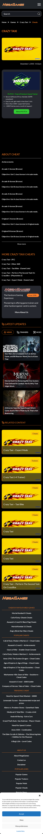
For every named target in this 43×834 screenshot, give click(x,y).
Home (4, 22)
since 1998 (32, 295)
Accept (21, 814)
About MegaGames (21, 756)
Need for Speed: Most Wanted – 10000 (21, 696)
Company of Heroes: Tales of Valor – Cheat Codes (21, 686)
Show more (21, 244)
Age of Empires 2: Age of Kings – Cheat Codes (21, 663)
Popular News (21, 792)
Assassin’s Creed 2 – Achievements (21, 645)
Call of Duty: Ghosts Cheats (21, 617)
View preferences (21, 826)
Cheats (35, 22)
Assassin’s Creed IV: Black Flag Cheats (21, 622)
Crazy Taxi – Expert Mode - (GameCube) (18, 280)
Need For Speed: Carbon (21, 725)
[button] (40, 795)
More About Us (21, 312)
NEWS (9, 332)
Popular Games (21, 774)
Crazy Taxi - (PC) (8, 259)
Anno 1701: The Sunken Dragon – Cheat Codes (21, 658)
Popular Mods (21, 783)
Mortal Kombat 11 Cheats (21, 626)
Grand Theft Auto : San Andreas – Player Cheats (21, 721)
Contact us (21, 760)
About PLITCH (21, 111)
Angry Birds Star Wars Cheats (21, 631)
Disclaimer (21, 764)
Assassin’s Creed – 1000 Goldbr (21, 682)
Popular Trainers (21, 779)
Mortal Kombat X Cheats (21, 613)
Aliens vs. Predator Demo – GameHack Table (21, 707)
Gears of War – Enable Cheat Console (21, 650)
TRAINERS (24, 332)
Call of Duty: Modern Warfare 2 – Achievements (21, 654)
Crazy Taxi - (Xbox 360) (11, 264)
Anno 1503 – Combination (21, 730)
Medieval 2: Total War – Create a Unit (21, 712)
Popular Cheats (22, 788)
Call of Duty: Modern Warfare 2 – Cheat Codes (21, 641)
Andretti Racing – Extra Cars (21, 716)
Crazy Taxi (24, 22)
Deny (21, 820)
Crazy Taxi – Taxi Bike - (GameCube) (16, 268)
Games (13, 22)
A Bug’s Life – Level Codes (21, 741)
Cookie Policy (20, 831)
